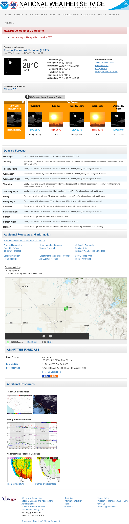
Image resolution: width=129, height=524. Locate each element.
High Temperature (15, 483)
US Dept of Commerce (32, 497)
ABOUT (8, 22)
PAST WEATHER (38, 14)
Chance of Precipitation (45, 483)
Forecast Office (104, 62)
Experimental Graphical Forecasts (54, 255)
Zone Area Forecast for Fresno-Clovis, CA (24, 241)
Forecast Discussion (13, 245)
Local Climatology (12, 255)
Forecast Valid (13, 367)
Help (66, 503)
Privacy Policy (103, 497)
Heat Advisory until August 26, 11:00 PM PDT (31, 37)
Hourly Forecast (106, 71)
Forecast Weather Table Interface (90, 250)
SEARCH (113, 14)
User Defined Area (83, 255)
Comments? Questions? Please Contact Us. (41, 520)
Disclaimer (32, 341)
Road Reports (10, 258)
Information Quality (73, 500)
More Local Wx (102, 65)
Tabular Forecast (47, 247)
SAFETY (54, 14)
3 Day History (101, 68)
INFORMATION (69, 14)
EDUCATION (87, 14)
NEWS (101, 14)
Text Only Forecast (12, 250)
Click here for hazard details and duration (46, 97)
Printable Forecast (12, 247)
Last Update (12, 363)
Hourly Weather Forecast (50, 245)
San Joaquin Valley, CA (32, 509)
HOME (8, 14)
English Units (81, 247)
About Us (101, 503)
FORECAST (19, 14)
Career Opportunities (106, 506)
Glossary (68, 506)
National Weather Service (33, 506)
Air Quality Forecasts (84, 245)
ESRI (50, 341)
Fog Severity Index (83, 258)
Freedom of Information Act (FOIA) (112, 500)
